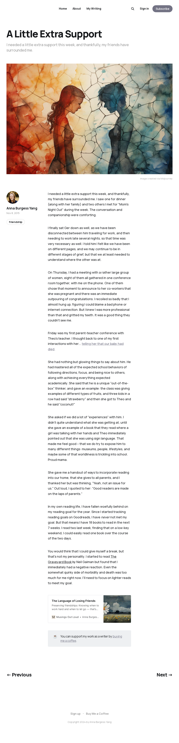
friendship (16, 222)
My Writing (94, 8)
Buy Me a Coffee (97, 714)
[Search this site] (132, 8)
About (77, 8)
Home (63, 8)
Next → (165, 675)
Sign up (75, 714)
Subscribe (162, 9)
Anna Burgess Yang (21, 208)
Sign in (144, 8)
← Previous (19, 675)
